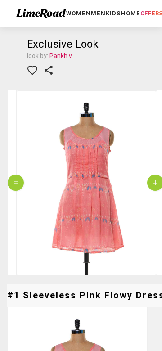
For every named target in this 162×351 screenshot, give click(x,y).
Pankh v (61, 55)
